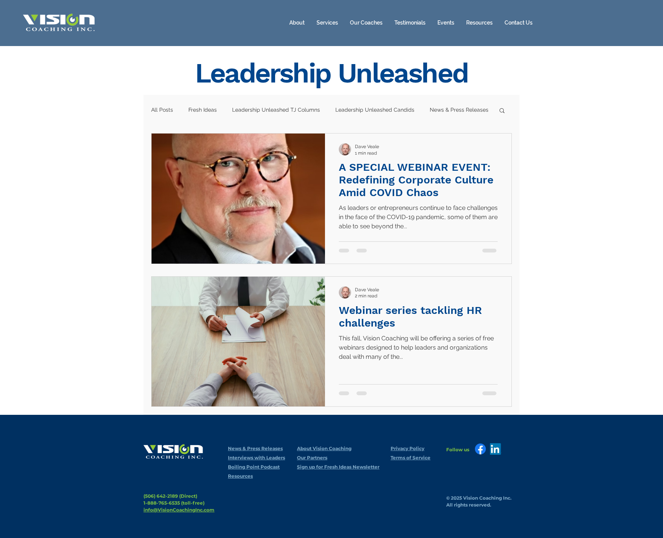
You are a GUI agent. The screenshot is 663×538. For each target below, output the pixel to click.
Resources (240, 476)
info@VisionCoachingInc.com (178, 510)
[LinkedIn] (495, 449)
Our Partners (312, 457)
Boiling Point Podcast (254, 467)
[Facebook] (480, 449)
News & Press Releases (459, 110)
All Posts (162, 110)
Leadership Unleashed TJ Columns (276, 110)
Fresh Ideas (202, 110)
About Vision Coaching (324, 448)
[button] (479, 22)
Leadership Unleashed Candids (374, 110)
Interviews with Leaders (256, 457)
